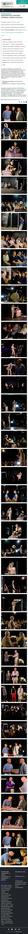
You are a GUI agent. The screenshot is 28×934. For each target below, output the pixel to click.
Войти (21, 6)
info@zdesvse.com (19, 876)
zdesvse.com (18, 931)
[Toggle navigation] (3, 10)
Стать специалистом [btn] (22, 2)
